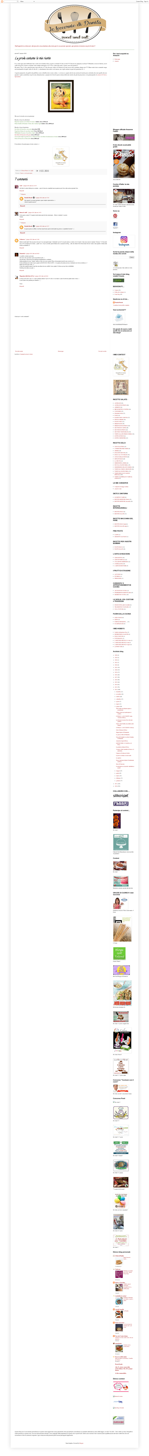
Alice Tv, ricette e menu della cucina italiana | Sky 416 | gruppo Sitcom (123, 1368)
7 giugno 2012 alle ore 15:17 (42, 226)
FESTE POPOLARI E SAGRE (122, 605)
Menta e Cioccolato (120, 1282)
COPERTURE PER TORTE (121, 448)
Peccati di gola (118, 1364)
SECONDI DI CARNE (120, 427)
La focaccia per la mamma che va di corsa (128, 1325)
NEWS (116, 619)
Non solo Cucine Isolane (121, 1336)
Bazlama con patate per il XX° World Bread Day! (128, 1272)
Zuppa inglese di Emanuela (122, 732)
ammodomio (118, 1343)
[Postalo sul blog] (42, 171)
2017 (116, 677)
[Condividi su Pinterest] (48, 171)
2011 (116, 783)
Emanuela (22, 253)
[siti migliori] (118, 282)
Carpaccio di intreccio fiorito (123, 753)
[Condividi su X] (44, 171)
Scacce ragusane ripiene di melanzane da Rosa (125, 760)
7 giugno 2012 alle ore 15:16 (42, 197)
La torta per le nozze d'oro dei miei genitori (124, 720)
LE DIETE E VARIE (120, 497)
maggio (118, 771)
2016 (116, 679)
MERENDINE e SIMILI (121, 463)
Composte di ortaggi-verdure (121, 486)
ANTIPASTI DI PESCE (120, 405)
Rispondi (22, 190)
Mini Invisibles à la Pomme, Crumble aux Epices (124, 1359)
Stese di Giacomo (120, 764)
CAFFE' (117, 534)
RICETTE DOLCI (119, 511)
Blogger (81, 1443)
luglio (117, 704)
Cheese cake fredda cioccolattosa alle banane (125, 724)
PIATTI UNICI (118, 421)
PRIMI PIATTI (118, 423)
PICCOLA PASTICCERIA (121, 465)
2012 (116, 689)
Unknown (22, 239)
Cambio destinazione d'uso (121, 632)
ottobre (118, 696)
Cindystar (117, 1269)
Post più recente (19, 351)
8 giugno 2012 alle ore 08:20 (32, 253)
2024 (116, 660)
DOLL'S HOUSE (119, 636)
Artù (21, 186)
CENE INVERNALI (120, 559)
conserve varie (118, 488)
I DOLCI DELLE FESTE (121, 457)
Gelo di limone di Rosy (121, 730)
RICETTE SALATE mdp (121, 526)
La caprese (118, 758)
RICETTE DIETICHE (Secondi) (122, 501)
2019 (116, 672)
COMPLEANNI (119, 563)
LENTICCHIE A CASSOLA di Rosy (124, 743)
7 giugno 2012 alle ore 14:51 (34, 212)
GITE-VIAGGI (118, 617)
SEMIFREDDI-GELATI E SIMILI (123, 467)
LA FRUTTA (118, 461)
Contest (116, 290)
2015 (116, 682)
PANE (116, 415)
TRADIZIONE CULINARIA (122, 607)
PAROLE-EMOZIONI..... (121, 621)
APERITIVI (118, 407)
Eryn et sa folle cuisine (121, 1357)
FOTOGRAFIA (118, 638)
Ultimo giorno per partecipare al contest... (123, 712)
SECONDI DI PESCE (120, 430)
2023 (116, 662)
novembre (118, 694)
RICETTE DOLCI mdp (120, 524)
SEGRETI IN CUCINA (120, 594)
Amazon (117, 61)
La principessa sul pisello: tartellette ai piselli (125, 767)
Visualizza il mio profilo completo (121, 305)
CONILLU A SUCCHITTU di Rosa (125, 727)
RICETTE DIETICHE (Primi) (122, 499)
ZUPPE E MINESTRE (120, 438)
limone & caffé (23, 212)
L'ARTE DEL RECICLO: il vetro (123, 640)
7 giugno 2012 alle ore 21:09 (32, 239)
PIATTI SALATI (119, 549)
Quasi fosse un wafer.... (127, 1258)
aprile (117, 773)
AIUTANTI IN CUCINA (121, 590)
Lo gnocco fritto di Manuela (122, 734)
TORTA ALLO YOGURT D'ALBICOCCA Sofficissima (127, 1286)
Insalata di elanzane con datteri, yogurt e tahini (128, 1299)
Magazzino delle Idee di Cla (27, 276)
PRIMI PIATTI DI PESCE (121, 425)
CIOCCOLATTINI (119, 446)
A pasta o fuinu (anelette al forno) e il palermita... (125, 749)
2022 (116, 665)
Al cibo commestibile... (121, 1373)
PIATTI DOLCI (118, 547)
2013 (116, 687)
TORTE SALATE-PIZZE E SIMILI (123, 434)
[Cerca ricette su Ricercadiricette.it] (118, 1408)
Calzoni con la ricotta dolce (127, 1345)
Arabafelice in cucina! (120, 1296)
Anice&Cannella (119, 1309)
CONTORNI (118, 411)
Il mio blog (117, 294)
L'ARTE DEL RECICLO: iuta (122, 642)
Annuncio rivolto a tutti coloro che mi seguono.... (124, 1338)
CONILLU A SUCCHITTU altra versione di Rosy (124, 716)
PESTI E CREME (119, 419)
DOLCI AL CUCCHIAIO (121, 454)
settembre (118, 699)
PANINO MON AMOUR (121, 417)
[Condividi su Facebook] (46, 171)
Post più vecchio (102, 351)
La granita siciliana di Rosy (122, 747)
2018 (116, 675)
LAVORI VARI (118, 646)
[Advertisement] (61, 334)
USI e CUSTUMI (119, 609)
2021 (116, 667)
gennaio (118, 780)
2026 (116, 655)
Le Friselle (126, 1311)
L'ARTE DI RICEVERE (120, 565)
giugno (118, 706)
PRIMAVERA (118, 578)
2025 (116, 657)
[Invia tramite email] (40, 171)
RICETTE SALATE (119, 513)
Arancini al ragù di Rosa (122, 741)
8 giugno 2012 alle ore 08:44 (41, 276)
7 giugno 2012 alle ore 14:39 (29, 185)
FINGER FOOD (119, 413)
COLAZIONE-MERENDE (121, 561)
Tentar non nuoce (119, 1322)
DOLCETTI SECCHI (120, 452)
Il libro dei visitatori (119, 292)
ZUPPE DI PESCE (119, 436)
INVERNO (117, 576)
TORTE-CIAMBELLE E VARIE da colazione (123, 477)
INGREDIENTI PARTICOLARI (123, 592)
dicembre (118, 691)
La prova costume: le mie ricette (123, 755)
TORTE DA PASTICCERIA (122, 471)
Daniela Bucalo (28, 197)
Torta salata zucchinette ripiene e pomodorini (123, 709)
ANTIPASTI (118, 403)
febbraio (118, 778)
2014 (116, 684)
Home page (60, 351)
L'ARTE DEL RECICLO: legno (122, 644)
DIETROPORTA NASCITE (121, 634)
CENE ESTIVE (118, 557)
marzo (118, 775)
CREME (117, 450)
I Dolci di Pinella (119, 1256)
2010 (116, 786)
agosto (118, 701)
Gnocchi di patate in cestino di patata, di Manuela (125, 737)
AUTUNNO (118, 574)
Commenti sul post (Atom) (26, 354)
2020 (116, 670)
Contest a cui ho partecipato (26, 173)
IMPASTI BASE (119, 459)
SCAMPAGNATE (119, 623)
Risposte (23, 194)
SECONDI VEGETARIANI (121, 432)
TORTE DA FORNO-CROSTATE (123, 469)
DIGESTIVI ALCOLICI (121, 536)
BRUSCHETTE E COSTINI (121, 409)
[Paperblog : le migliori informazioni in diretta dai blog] (118, 1403)
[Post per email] (37, 170)
